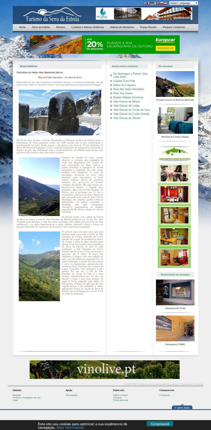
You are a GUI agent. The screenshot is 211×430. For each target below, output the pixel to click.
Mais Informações (70, 427)
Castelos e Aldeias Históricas (87, 27)
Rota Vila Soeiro (123, 93)
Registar (17, 395)
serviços (117, 397)
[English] (145, 4)
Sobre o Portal (120, 395)
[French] (148, 4)
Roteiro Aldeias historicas (128, 97)
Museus (60, 27)
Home (22, 27)
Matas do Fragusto (124, 85)
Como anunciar (120, 400)
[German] (152, 4)
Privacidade (71, 395)
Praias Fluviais (148, 27)
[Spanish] (165, 4)
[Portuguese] (158, 4)
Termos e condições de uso (26, 397)
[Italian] (155, 4)
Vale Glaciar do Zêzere (127, 118)
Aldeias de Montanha (122, 27)
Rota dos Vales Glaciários (128, 89)
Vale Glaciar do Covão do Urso (131, 109)
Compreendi (160, 423)
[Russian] (161, 4)
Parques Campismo (174, 27)
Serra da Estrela (41, 27)
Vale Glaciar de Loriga (126, 105)
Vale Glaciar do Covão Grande (131, 113)
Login (15, 400)
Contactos (164, 395)
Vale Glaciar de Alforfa (126, 101)
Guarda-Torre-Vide (124, 80)
